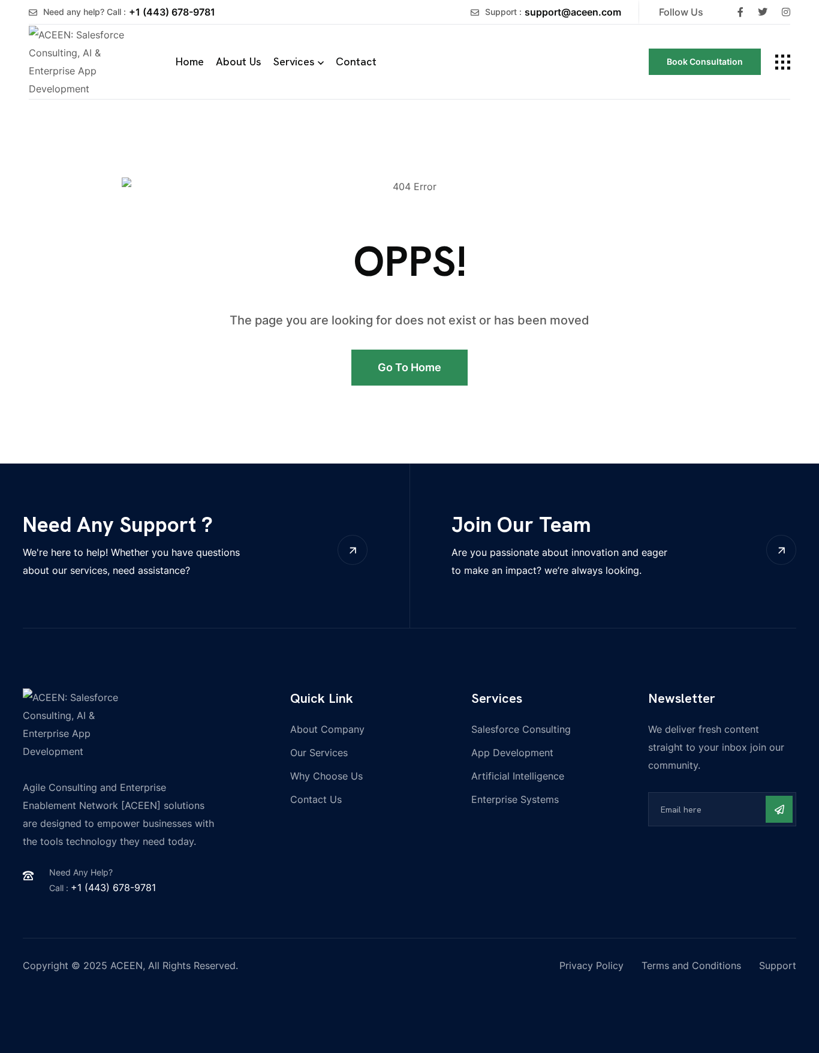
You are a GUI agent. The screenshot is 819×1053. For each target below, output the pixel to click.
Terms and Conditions (691, 965)
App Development (512, 753)
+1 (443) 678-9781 (172, 12)
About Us (238, 61)
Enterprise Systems (515, 799)
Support (777, 965)
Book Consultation (705, 61)
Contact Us (316, 799)
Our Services (319, 753)
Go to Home (409, 367)
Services (294, 61)
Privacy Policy (591, 965)
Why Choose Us (326, 776)
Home (190, 61)
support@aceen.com (573, 12)
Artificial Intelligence (517, 776)
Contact (356, 61)
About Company (327, 729)
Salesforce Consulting (521, 729)
